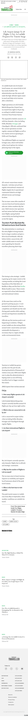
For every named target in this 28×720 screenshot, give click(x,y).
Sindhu (22, 286)
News (17, 25)
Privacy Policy (11, 699)
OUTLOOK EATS (18, 678)
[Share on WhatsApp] (8, 57)
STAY (3, 678)
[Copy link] (19, 57)
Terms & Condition (12, 697)
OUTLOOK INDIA (18, 675)
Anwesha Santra (15, 52)
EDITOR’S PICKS (5, 688)
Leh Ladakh (6, 524)
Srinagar (15, 124)
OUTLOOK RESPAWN (19, 688)
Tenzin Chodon (5, 557)
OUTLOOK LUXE (18, 680)
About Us (10, 694)
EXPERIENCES (5, 683)
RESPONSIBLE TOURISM (7, 685)
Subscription (11, 704)
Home (11, 25)
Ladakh (5, 521)
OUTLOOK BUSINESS (19, 683)
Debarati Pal (5, 614)
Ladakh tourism (13, 521)
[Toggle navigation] (25, 9)
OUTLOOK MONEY (19, 685)
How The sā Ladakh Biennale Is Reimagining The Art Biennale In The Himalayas (12, 610)
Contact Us (10, 702)
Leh (25, 119)
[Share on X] (12, 57)
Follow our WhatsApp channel (13, 152)
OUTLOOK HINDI (18, 690)
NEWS (3, 680)
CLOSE (26, 715)
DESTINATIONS (5, 675)
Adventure (5, 550)
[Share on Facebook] (15, 57)
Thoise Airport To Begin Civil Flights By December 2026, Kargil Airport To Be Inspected (13, 581)
